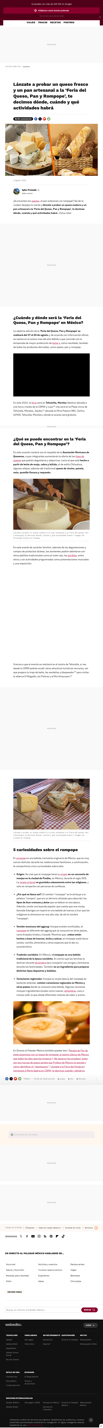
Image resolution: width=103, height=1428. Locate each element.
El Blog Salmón (31, 1377)
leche (55, 343)
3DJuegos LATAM (32, 1402)
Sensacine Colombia (47, 1408)
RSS (45, 1236)
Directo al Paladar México (70, 1403)
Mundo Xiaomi (12, 1359)
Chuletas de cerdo (73, 1228)
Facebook (35, 119)
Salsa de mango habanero (50, 1228)
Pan (71, 1079)
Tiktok (63, 1236)
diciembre (40, 962)
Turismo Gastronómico (50, 1270)
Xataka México (12, 1402)
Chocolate (75, 1281)
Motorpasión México (85, 1403)
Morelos (82, 1079)
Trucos (42, 22)
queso (62, 1079)
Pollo (8, 1281)
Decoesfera (11, 1381)
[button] (30, 190)
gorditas (72, 555)
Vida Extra (29, 1344)
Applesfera (11, 1348)
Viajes (31, 22)
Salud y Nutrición (15, 1270)
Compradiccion (13, 1385)
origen (63, 874)
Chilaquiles (30, 1228)
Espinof (46, 1344)
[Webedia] (13, 1324)
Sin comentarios (24, 119)
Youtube (33, 1236)
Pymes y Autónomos (30, 1382)
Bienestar (75, 1275)
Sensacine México (51, 1402)
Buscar (87, 1310)
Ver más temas (14, 1292)
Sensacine (47, 1340)
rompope (21, 858)
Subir (88, 1325)
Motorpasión (85, 1340)
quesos (35, 200)
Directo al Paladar (70, 1340)
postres (26, 67)
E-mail (48, 119)
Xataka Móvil (12, 1344)
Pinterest (51, 1236)
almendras (70, 990)
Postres (69, 22)
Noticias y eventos (47, 1264)
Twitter (40, 119)
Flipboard (44, 119)
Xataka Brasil (12, 1407)
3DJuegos (29, 1340)
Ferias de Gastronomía (44, 1079)
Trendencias (11, 1377)
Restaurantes (77, 1264)
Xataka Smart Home (12, 1353)
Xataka (9, 1340)
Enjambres (43, 1275)
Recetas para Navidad (17, 1275)
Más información (35, 1425)
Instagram (39, 1236)
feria (34, 402)
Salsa (41, 1281)
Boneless (89, 1228)
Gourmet (10, 1264)
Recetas (55, 22)
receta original (27, 882)
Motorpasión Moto (88, 1344)
